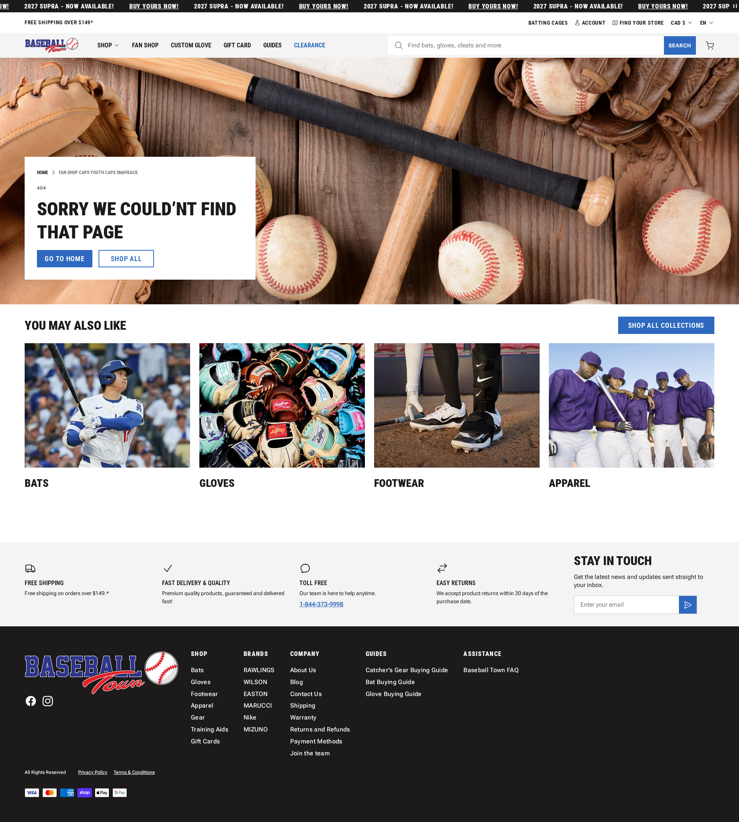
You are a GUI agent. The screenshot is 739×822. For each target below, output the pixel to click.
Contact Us (306, 694)
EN (703, 22)
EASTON (256, 694)
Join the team (310, 753)
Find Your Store (642, 23)
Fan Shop (145, 45)
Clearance (309, 45)
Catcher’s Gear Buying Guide (407, 670)
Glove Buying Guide (394, 694)
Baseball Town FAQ (490, 670)
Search (680, 45)
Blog (296, 682)
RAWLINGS (259, 670)
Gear (198, 717)
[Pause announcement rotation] (734, 6)
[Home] (52, 45)
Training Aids (209, 729)
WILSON (255, 682)
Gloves (216, 483)
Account (594, 23)
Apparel (569, 483)
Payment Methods (316, 741)
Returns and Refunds (320, 729)
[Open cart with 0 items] (709, 45)
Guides (272, 45)
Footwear (399, 483)
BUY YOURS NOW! (130, 6)
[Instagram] (48, 701)
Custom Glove (191, 45)
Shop (104, 45)
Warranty (303, 717)
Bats (36, 483)
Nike (250, 717)
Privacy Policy (92, 772)
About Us (303, 670)
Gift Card (237, 45)
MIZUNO (256, 729)
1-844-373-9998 (321, 604)
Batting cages (548, 23)
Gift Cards (205, 741)
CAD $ (678, 22)
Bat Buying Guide (390, 682)
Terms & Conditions (134, 772)
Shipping (303, 705)
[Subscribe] (688, 605)
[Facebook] (31, 701)
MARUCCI (258, 705)
